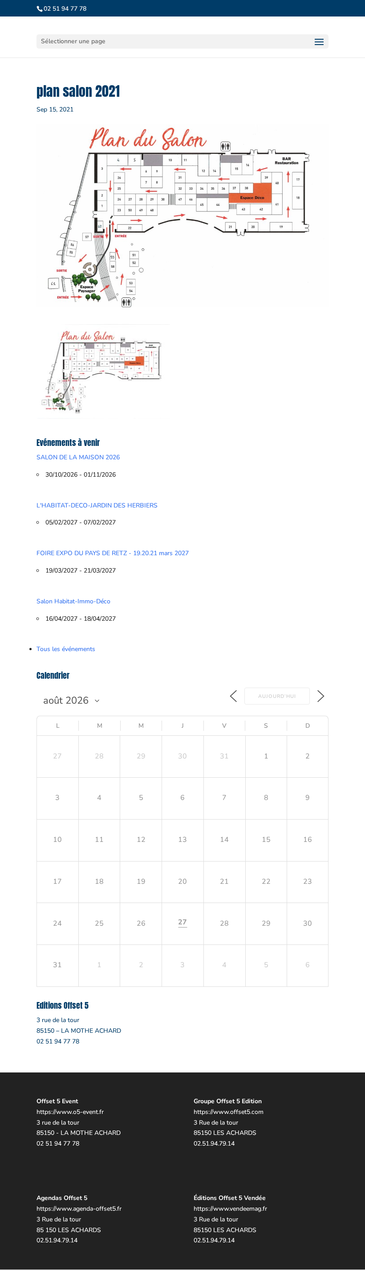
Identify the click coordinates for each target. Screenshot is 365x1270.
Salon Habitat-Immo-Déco (73, 601)
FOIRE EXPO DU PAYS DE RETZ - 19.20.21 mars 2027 (112, 553)
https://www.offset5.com (229, 1112)
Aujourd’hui (277, 696)
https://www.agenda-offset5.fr (79, 1208)
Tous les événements (65, 649)
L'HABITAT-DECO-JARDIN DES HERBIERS (97, 505)
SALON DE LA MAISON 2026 (78, 457)
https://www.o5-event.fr (70, 1112)
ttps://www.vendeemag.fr (232, 1208)
